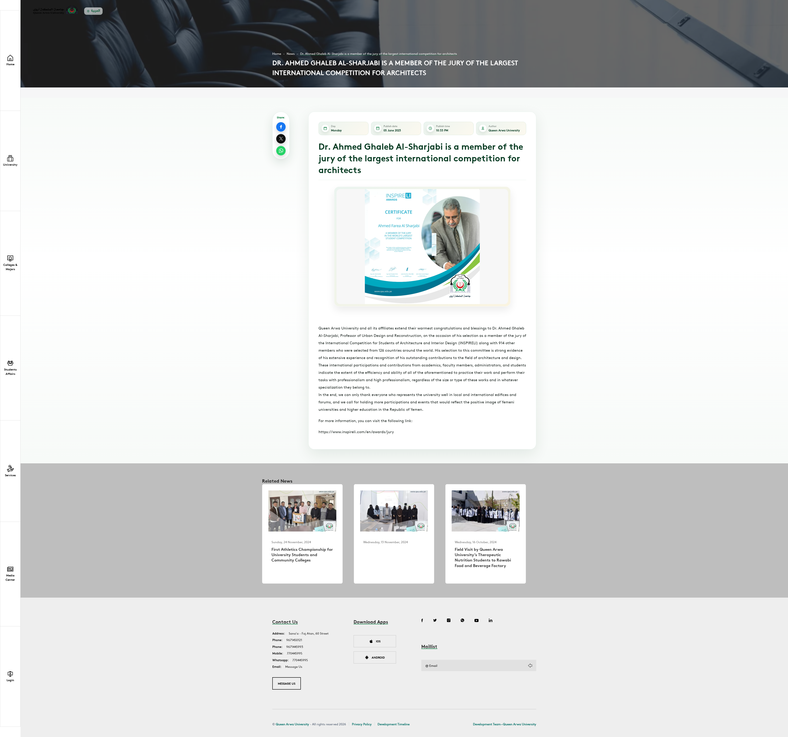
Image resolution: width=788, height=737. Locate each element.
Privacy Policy (362, 724)
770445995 (294, 653)
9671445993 (294, 646)
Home (276, 53)
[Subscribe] (530, 665)
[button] (10, 161)
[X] (281, 138)
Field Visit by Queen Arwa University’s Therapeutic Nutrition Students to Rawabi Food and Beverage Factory (483, 557)
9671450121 (294, 640)
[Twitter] (435, 620)
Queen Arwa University (292, 724)
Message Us (293, 666)
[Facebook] (281, 127)
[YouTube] (476, 620)
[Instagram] (448, 620)
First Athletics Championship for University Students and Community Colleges (302, 554)
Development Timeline (394, 724)
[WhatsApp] (281, 150)
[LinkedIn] (490, 620)
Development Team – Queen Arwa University (504, 724)
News (291, 53)
